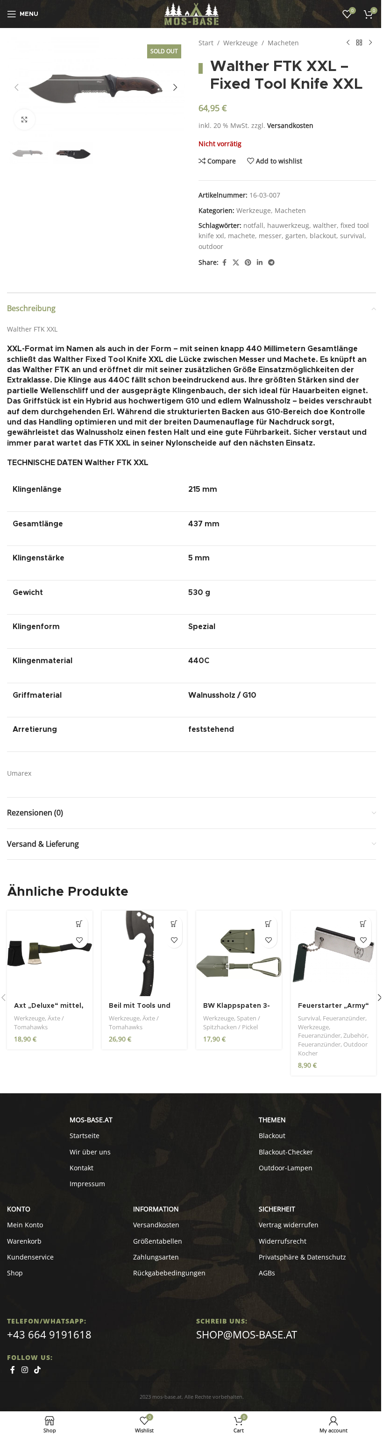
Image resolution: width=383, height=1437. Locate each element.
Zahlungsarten (156, 1257)
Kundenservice (30, 1257)
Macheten (283, 42)
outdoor (211, 246)
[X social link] (236, 262)
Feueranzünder (344, 1018)
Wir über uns (90, 1151)
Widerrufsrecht (282, 1241)
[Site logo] (191, 13)
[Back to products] (359, 43)
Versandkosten (290, 125)
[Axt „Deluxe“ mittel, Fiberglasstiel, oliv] (49, 953)
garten (295, 235)
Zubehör (355, 1035)
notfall (253, 225)
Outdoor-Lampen (285, 1167)
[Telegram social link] (271, 262)
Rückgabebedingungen (169, 1272)
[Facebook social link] (224, 262)
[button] (16, 87)
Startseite (84, 1135)
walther (325, 225)
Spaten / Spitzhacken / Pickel (231, 1022)
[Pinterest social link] (248, 262)
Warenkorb (24, 1241)
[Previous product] (348, 43)
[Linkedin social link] (259, 262)
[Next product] (370, 43)
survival (352, 235)
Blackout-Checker (286, 1151)
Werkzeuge (240, 42)
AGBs (267, 1272)
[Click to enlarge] (24, 119)
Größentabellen (157, 1241)
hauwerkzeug (288, 225)
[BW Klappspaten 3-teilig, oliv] (239, 953)
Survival (309, 1018)
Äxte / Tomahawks (39, 1022)
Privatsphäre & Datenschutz (302, 1257)
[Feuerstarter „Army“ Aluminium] (333, 953)
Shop (15, 1272)
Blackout (272, 1135)
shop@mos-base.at (246, 1334)
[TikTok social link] (37, 1370)
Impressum (87, 1183)
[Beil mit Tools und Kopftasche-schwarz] (144, 953)
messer (270, 235)
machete (241, 235)
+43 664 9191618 (49, 1334)
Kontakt (81, 1167)
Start (206, 42)
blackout (323, 235)
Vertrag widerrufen (289, 1224)
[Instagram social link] (24, 1370)
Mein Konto (25, 1224)
